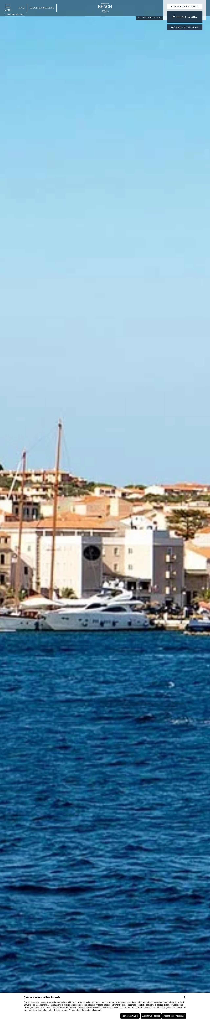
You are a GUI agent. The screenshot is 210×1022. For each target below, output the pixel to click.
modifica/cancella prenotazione (184, 27)
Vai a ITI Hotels (14, 14)
